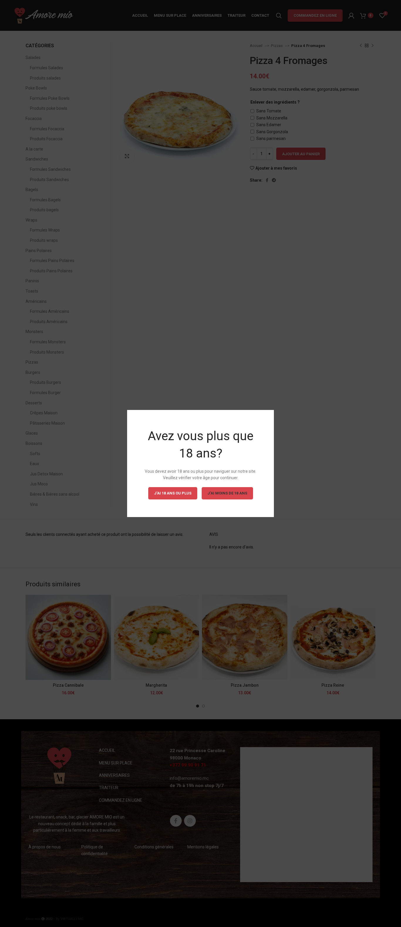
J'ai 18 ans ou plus (172, 493)
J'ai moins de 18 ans (227, 493)
